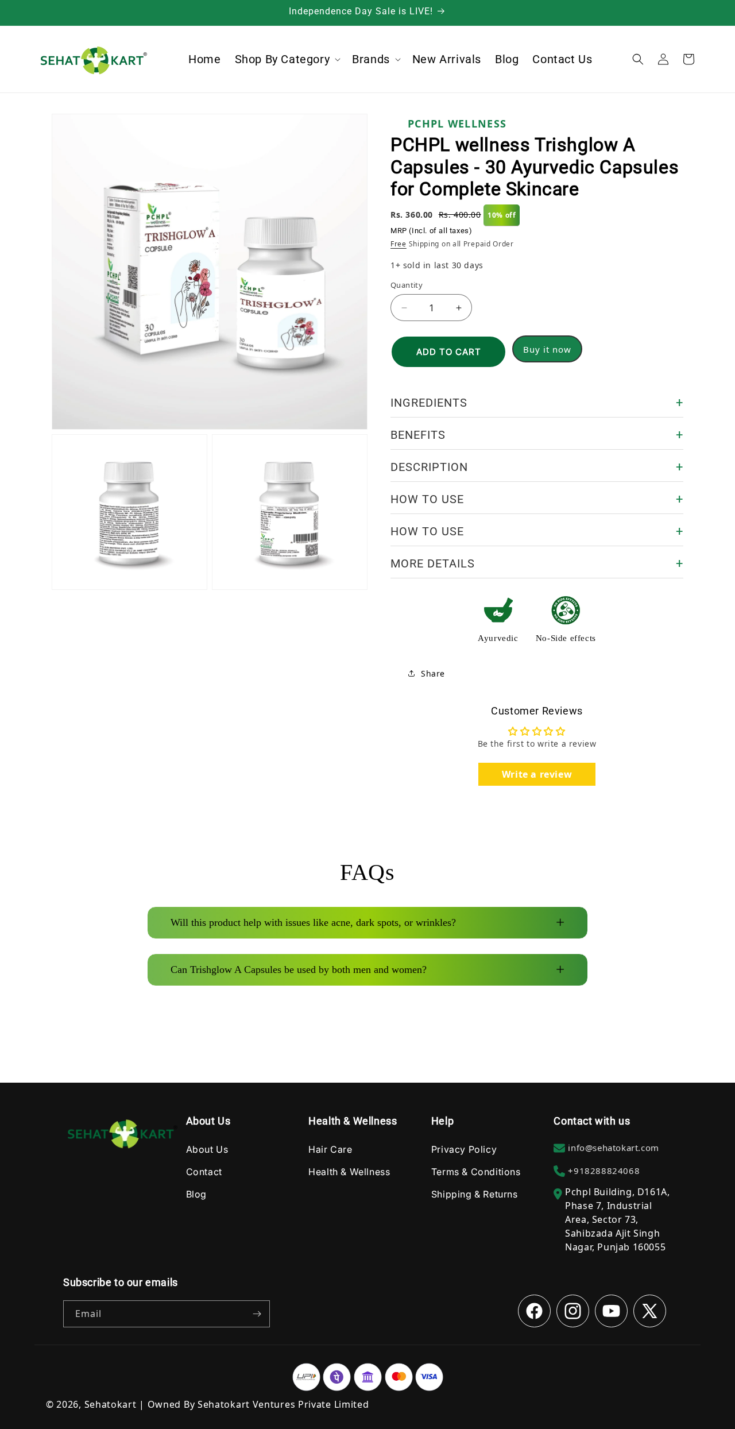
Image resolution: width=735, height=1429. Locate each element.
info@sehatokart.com (613, 1147)
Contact (204, 1171)
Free (398, 244)
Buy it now (547, 349)
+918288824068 (604, 1170)
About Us (207, 1148)
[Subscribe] (256, 1313)
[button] (287, 59)
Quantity (406, 285)
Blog (196, 1193)
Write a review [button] (537, 774)
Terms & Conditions (476, 1171)
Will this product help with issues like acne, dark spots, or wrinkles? (367, 922)
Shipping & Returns (474, 1193)
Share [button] (433, 673)
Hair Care (330, 1148)
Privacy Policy (464, 1148)
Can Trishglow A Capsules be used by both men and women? (367, 969)
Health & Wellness (349, 1171)
